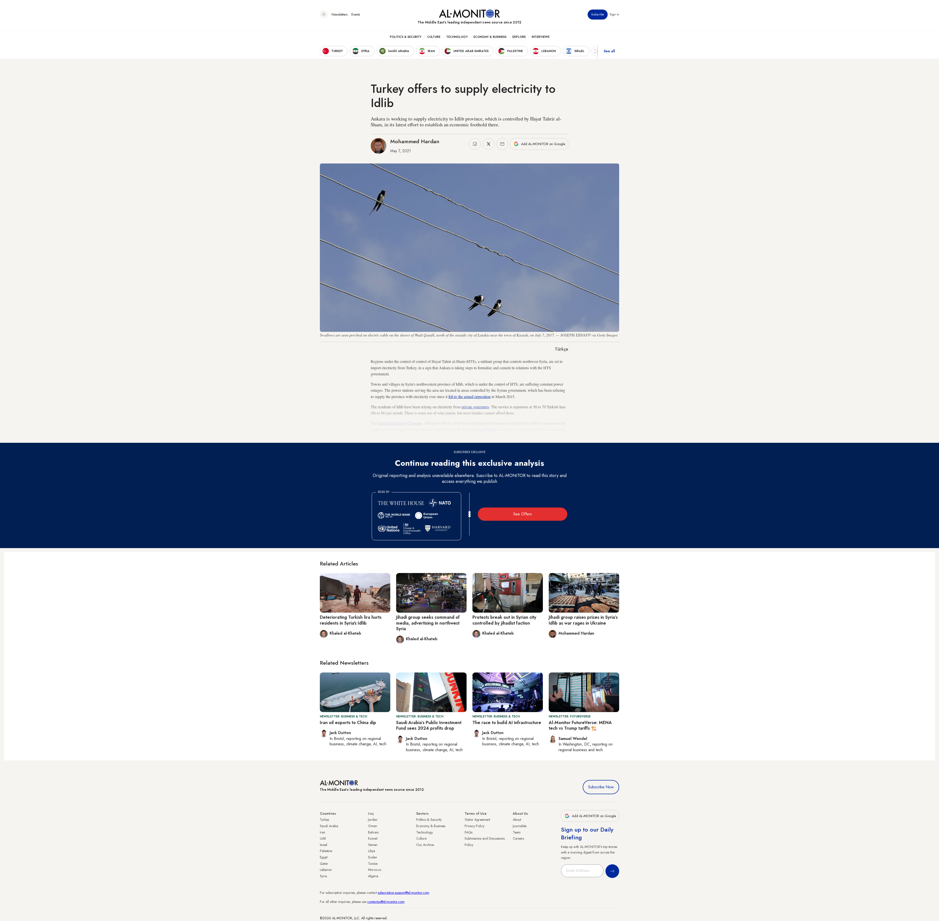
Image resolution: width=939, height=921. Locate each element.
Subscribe (597, 14)
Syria (323, 876)
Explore (519, 36)
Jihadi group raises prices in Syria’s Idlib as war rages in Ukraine (583, 620)
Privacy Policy (474, 825)
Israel (323, 844)
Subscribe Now (601, 787)
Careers (518, 838)
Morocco (374, 869)
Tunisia (373, 863)
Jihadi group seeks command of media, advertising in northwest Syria (428, 623)
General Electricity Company (400, 423)
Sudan (372, 857)
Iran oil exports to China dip (348, 722)
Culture (433, 36)
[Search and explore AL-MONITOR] (324, 14)
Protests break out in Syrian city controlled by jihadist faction (504, 620)
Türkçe (561, 349)
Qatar (324, 863)
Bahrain (373, 832)
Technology (457, 36)
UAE (323, 838)
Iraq (371, 813)
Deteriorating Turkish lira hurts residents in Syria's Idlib (350, 620)
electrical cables (475, 435)
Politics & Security (405, 36)
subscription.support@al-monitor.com (403, 892)
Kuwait (372, 838)
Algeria (373, 876)
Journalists (519, 825)
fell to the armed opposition (469, 396)
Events (355, 14)
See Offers (522, 514)
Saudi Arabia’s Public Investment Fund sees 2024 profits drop (428, 725)
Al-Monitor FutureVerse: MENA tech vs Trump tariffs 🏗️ (580, 725)
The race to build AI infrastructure (506, 722)
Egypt (323, 857)
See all (609, 51)
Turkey (324, 819)
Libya (371, 850)
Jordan (372, 819)
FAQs (468, 832)
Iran (322, 832)
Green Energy (485, 429)
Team (517, 832)
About (517, 819)
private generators (475, 406)
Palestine (326, 850)
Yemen (372, 844)
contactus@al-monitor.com (385, 901)
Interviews (540, 36)
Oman (372, 825)
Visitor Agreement (477, 819)
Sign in (614, 14)
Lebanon (326, 869)
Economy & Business (489, 36)
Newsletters (339, 14)
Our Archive (425, 844)
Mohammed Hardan (414, 141)
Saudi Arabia (329, 825)
